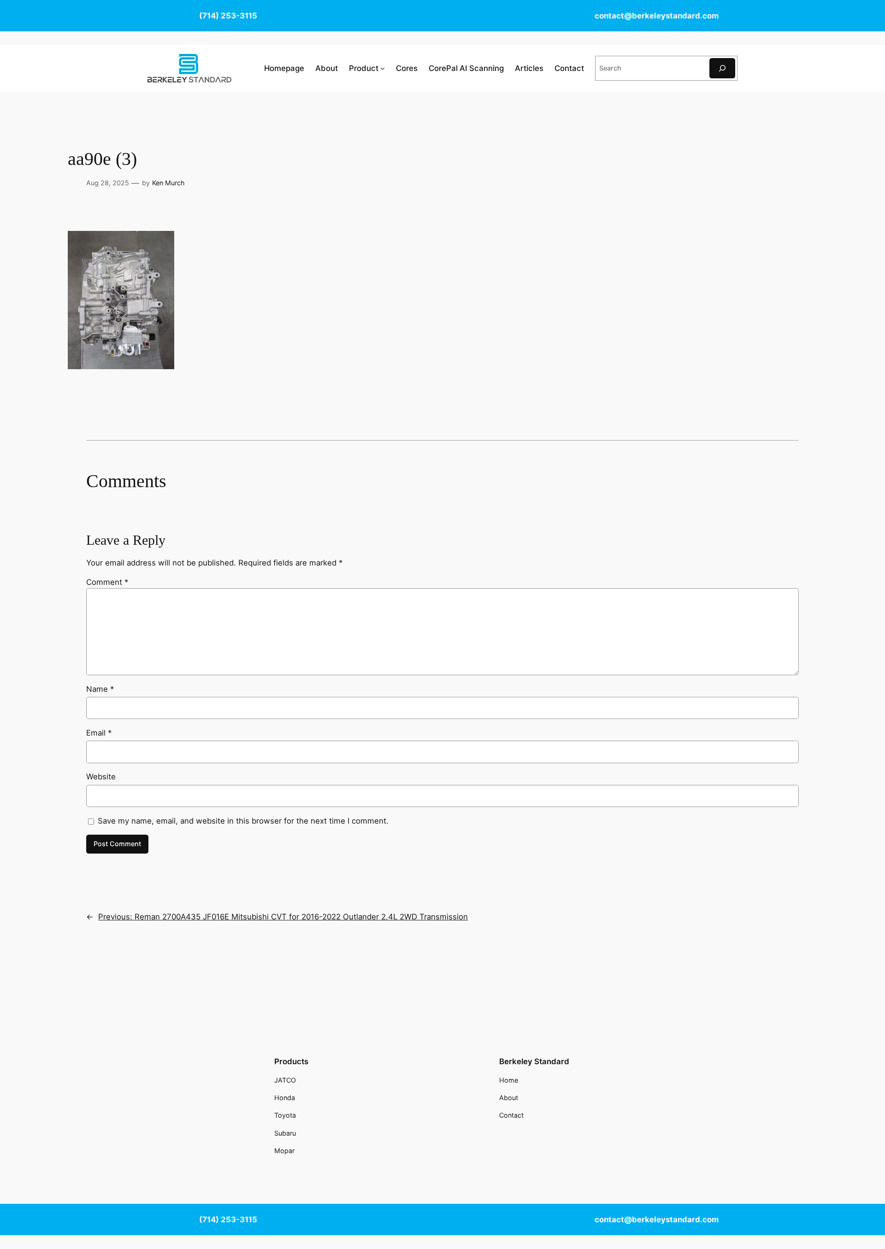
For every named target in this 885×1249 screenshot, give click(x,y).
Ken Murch (168, 183)
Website (101, 776)
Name (100, 689)
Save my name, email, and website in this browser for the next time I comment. (243, 820)
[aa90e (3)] (121, 366)
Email (99, 732)
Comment (107, 582)
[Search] (722, 68)
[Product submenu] (382, 68)
